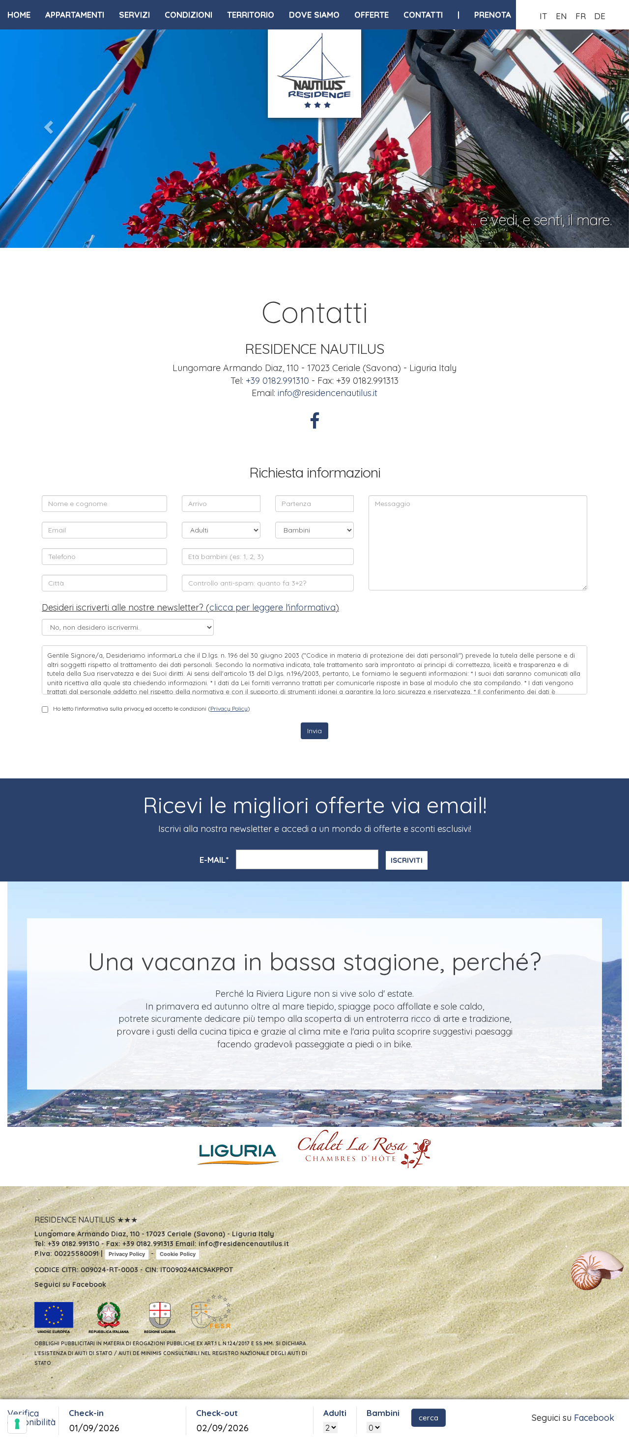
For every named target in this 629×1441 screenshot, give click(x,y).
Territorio (250, 14)
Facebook (594, 1417)
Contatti (423, 14)
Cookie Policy (178, 1254)
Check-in (86, 1413)
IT (543, 16)
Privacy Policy (229, 708)
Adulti (334, 1413)
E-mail (214, 859)
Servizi (134, 14)
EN (561, 16)
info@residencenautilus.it (327, 393)
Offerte (371, 14)
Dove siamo (314, 14)
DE (599, 16)
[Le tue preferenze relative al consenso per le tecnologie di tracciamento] (17, 1423)
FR (580, 16)
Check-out (217, 1413)
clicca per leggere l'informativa (272, 607)
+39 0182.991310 (277, 380)
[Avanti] (582, 124)
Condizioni (188, 14)
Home (18, 14)
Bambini (383, 1413)
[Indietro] (47, 124)
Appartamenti (74, 14)
